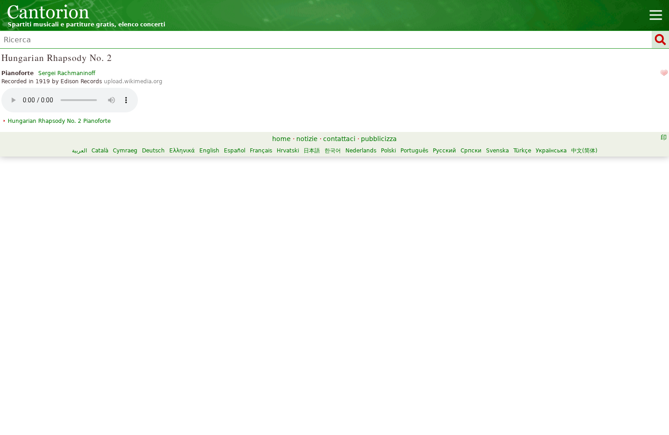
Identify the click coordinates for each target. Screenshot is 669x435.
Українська (551, 150)
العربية (79, 150)
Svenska (497, 150)
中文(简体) (584, 150)
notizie (307, 138)
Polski (388, 150)
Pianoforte (59, 121)
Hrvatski (288, 150)
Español (234, 150)
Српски (471, 150)
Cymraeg (125, 150)
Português (414, 150)
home (281, 138)
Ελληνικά (182, 150)
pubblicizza (379, 138)
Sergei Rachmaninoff (66, 73)
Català (99, 150)
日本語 (312, 150)
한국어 (332, 150)
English (209, 150)
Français (261, 150)
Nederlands (360, 150)
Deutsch (153, 150)
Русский (444, 150)
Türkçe (522, 150)
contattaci (339, 138)
